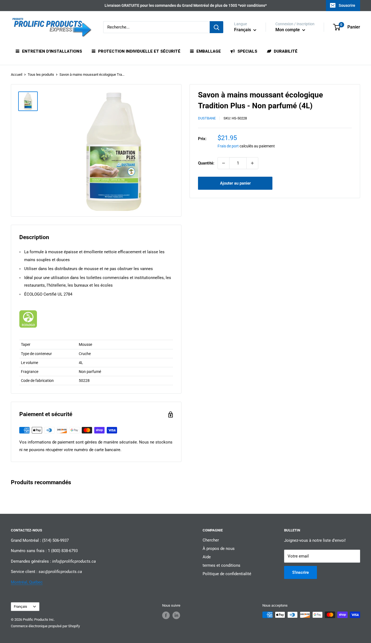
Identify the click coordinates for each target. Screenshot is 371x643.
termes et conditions (221, 565)
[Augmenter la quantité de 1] (252, 163)
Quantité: (206, 163)
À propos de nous (219, 548)
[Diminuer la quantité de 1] (223, 163)
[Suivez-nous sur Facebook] (166, 615)
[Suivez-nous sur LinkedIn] (176, 615)
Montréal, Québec (27, 582)
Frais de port (228, 146)
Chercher (211, 540)
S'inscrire (300, 572)
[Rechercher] (216, 27)
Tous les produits (41, 74)
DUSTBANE (207, 118)
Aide (207, 557)
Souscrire (347, 5)
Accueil (16, 74)
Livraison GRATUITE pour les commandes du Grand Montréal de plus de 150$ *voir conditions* (186, 5)
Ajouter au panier (235, 183)
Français (20, 606)
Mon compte (288, 29)
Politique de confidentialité (227, 573)
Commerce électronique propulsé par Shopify (45, 626)
